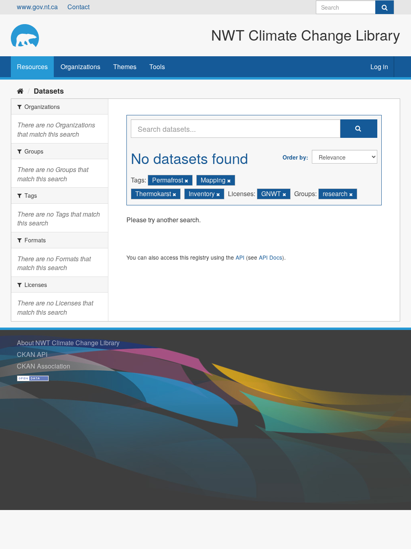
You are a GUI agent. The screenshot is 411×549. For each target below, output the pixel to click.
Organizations (80, 66)
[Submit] (384, 7)
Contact (78, 6)
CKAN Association (43, 366)
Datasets (49, 91)
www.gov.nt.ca (37, 6)
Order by (294, 157)
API (240, 257)
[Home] (20, 90)
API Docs (270, 257)
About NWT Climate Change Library (68, 342)
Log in (379, 66)
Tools (157, 66)
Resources (32, 66)
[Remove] (186, 180)
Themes (124, 66)
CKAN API (32, 354)
